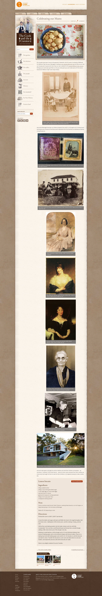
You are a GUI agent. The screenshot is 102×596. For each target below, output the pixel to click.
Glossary (25, 86)
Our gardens (26, 55)
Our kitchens (27, 61)
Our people (26, 74)
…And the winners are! (56, 564)
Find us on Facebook (19, 120)
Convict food (27, 104)
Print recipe (77, 481)
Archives (66, 14)
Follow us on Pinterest (24, 120)
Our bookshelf (27, 92)
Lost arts (25, 80)
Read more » (51, 579)
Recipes (43, 14)
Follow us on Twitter (21, 120)
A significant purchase (78, 549)
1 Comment (82, 21)
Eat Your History (28, 98)
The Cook (77, 21)
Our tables (26, 67)
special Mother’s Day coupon (76, 66)
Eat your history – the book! (48, 564)
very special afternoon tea (67, 64)
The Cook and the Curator (25, 30)
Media (16, 585)
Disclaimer (17, 590)
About (32, 14)
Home (20, 14)
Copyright (17, 587)
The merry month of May (44, 549)
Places (54, 14)
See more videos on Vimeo (27, 120)
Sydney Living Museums (51, 5)
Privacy (17, 588)
